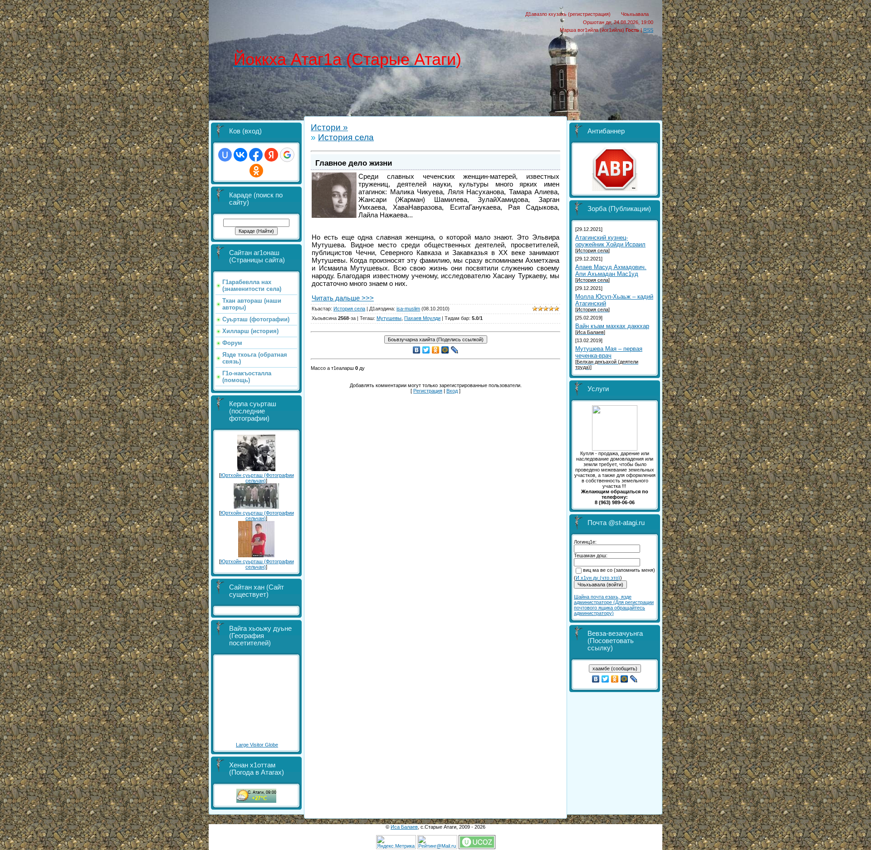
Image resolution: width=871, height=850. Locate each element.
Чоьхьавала (635, 14)
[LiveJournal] (455, 350)
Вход (452, 390)
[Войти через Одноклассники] (256, 170)
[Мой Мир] (445, 350)
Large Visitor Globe (257, 744)
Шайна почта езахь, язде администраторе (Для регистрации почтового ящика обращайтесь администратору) (614, 605)
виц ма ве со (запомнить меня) (619, 570)
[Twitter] (426, 350)
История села (346, 137)
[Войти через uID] (225, 155)
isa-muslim (408, 308)
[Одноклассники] (435, 350)
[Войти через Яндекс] (271, 155)
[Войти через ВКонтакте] (240, 155)
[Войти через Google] (287, 154)
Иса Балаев (404, 827)
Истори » (329, 127)
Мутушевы (389, 318)
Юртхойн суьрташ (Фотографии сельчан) (257, 477)
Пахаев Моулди (422, 318)
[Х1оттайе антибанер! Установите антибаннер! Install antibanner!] (614, 189)
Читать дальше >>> (343, 298)
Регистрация (427, 390)
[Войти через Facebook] (256, 155)
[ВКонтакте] (416, 350)
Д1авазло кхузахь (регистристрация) (568, 14)
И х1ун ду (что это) (598, 577)
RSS (648, 30)
